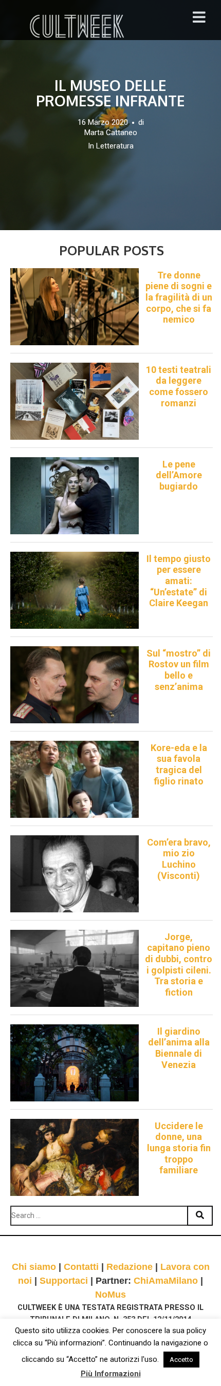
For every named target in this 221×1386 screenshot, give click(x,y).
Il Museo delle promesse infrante (110, 93)
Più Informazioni (111, 1373)
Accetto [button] (181, 1359)
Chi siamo (34, 1267)
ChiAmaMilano (166, 1281)
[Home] (78, 26)
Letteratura (115, 146)
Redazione (129, 1267)
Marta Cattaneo (110, 132)
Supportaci (64, 1281)
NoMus (110, 1294)
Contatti (81, 1267)
